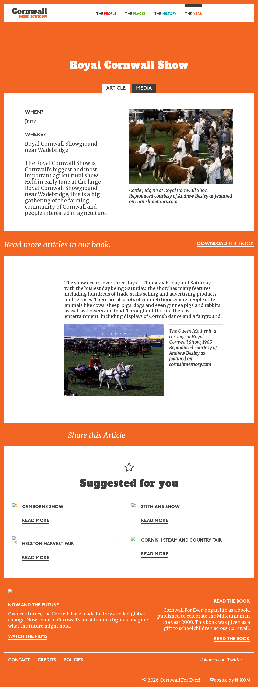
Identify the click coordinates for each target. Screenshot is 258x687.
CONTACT (19, 660)
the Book (225, 243)
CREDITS (47, 660)
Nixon (242, 680)
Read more (35, 521)
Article (116, 88)
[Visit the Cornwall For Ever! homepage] (29, 12)
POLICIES (73, 660)
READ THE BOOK (232, 639)
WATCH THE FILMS (27, 637)
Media (144, 88)
